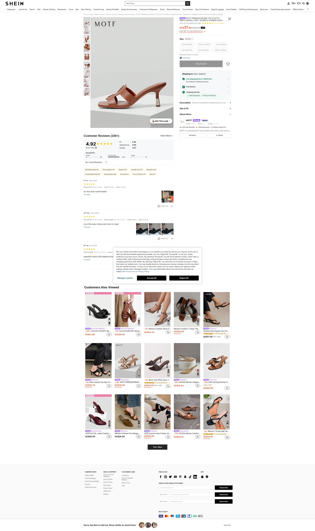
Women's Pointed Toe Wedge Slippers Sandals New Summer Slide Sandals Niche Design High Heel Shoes (128, 433)
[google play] (207, 478)
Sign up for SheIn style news (171, 483)
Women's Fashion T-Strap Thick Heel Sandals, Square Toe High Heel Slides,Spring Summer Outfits (187, 329)
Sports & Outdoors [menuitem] (202, 9)
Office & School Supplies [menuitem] (301, 9)
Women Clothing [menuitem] (49, 9)
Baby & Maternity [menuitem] (173, 9)
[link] (293, 3)
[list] (178, 477)
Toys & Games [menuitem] (187, 9)
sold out (201, 63)
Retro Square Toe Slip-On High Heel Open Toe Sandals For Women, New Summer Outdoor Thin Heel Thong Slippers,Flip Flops (99, 382)
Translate (87, 194)
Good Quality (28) (110, 174)
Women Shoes (100, 14)
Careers (87, 484)
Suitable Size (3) (136, 170)
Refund (105, 494)
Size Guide (107, 485)
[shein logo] (14, 3)
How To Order (108, 479)
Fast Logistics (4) (108, 170)
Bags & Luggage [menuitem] (217, 9)
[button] (303, 3)
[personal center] (288, 3)
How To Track (107, 482)
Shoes (91, 14)
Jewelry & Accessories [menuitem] (129, 9)
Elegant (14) (123, 170)
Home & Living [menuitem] (98, 9)
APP (202, 472)
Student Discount (90, 487)
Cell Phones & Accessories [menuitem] (248, 9)
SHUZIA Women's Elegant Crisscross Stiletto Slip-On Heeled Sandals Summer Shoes (187, 382)
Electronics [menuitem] (264, 9)
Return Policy (107, 488)
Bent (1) (152, 174)
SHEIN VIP (107, 491)
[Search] (187, 3)
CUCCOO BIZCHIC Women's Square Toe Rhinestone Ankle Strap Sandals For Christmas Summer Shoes (128, 331)
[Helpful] (158, 206)
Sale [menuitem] (38, 9)
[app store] (202, 478)
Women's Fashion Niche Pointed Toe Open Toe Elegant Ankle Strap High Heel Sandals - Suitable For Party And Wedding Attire (158, 329)
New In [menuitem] (32, 9)
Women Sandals (111, 14)
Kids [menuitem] (77, 9)
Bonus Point (126, 483)
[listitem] (98, 315)
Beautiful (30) (151, 170)
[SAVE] (228, 64)
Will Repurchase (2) (91, 170)
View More (157, 447)
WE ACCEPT (163, 512)
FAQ (123, 486)
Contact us (125, 475)
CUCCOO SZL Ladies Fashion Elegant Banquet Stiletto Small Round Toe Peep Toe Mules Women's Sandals (98, 433)
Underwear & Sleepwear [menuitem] (148, 9)
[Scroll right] (308, 9)
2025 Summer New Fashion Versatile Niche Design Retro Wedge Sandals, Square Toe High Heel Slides (157, 433)
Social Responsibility (92, 481)
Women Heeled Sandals (127, 14)
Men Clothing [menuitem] (86, 9)
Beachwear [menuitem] (62, 9)
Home (86, 14)
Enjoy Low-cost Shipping (108, 475)
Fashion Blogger (90, 478)
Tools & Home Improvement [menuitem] (280, 9)
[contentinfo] (196, 516)
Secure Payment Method (127, 479)
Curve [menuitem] (71, 9)
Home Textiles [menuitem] (231, 9)
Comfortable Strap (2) (92, 174)
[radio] (187, 44)
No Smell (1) (124, 174)
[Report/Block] (172, 206)
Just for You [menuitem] (23, 9)
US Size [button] (188, 39)
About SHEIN (89, 475)
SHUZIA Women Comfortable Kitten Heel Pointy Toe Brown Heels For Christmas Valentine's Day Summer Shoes (187, 433)
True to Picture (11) (139, 174)
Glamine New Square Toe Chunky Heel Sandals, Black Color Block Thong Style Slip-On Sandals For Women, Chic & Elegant (216, 331)
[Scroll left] (305, 9)
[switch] (105, 162)
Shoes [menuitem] (162, 9)
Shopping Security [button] (193, 92)
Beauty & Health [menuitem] (112, 9)
